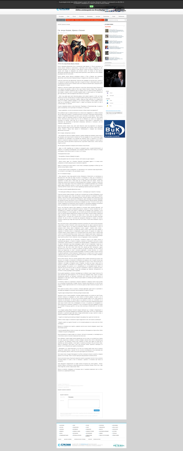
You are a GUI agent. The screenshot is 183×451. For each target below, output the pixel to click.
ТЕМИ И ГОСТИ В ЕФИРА (104, 435)
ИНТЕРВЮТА (75, 429)
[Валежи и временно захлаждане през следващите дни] (106, 20)
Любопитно (121, 16)
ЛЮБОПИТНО (102, 427)
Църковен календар (66, 24)
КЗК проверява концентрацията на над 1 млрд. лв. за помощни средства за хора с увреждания (116, 31)
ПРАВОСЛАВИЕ (116, 435)
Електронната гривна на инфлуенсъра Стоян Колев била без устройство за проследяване (116, 47)
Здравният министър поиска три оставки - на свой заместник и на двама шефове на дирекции (115, 42)
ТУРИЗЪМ (115, 433)
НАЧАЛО (59, 24)
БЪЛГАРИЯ (62, 425)
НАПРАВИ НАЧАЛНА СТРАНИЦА (79, 439)
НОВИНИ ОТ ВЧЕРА (90, 431)
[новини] (62, 9)
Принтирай (112, 95)
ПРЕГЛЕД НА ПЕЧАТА (77, 435)
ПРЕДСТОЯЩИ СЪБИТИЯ (88, 436)
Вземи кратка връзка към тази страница (113, 110)
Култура (98, 16)
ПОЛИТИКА (101, 425)
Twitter (111, 100)
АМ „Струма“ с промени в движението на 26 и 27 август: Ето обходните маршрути (116, 59)
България (61, 16)
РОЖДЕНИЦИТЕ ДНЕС (64, 435)
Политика (81, 16)
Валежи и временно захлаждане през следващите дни (88, 19)
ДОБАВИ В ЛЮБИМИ (67, 439)
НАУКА (61, 433)
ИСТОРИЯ (115, 431)
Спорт (113, 16)
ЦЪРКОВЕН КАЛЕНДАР (104, 431)
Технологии (106, 16)
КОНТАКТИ (90, 439)
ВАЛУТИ (101, 429)
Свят (68, 16)
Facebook (111, 103)
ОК (91, 6)
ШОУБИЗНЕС (75, 433)
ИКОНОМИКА (115, 425)
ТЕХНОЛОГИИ (75, 427)
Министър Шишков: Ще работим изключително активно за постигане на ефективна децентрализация (116, 36)
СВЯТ (74, 425)
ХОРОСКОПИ (115, 429)
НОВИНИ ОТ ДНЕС (76, 431)
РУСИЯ (87, 425)
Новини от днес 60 (61, 19)
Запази (111, 92)
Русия (74, 16)
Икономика (90, 16)
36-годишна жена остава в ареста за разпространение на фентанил (116, 53)
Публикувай (97, 410)
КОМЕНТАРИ (88, 429)
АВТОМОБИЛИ (89, 433)
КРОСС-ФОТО (115, 427)
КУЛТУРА (61, 427)
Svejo (110, 105)
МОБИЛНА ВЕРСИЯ (96, 439)
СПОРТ (87, 427)
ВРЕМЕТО (62, 431)
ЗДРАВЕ (101, 433)
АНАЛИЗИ (62, 429)
